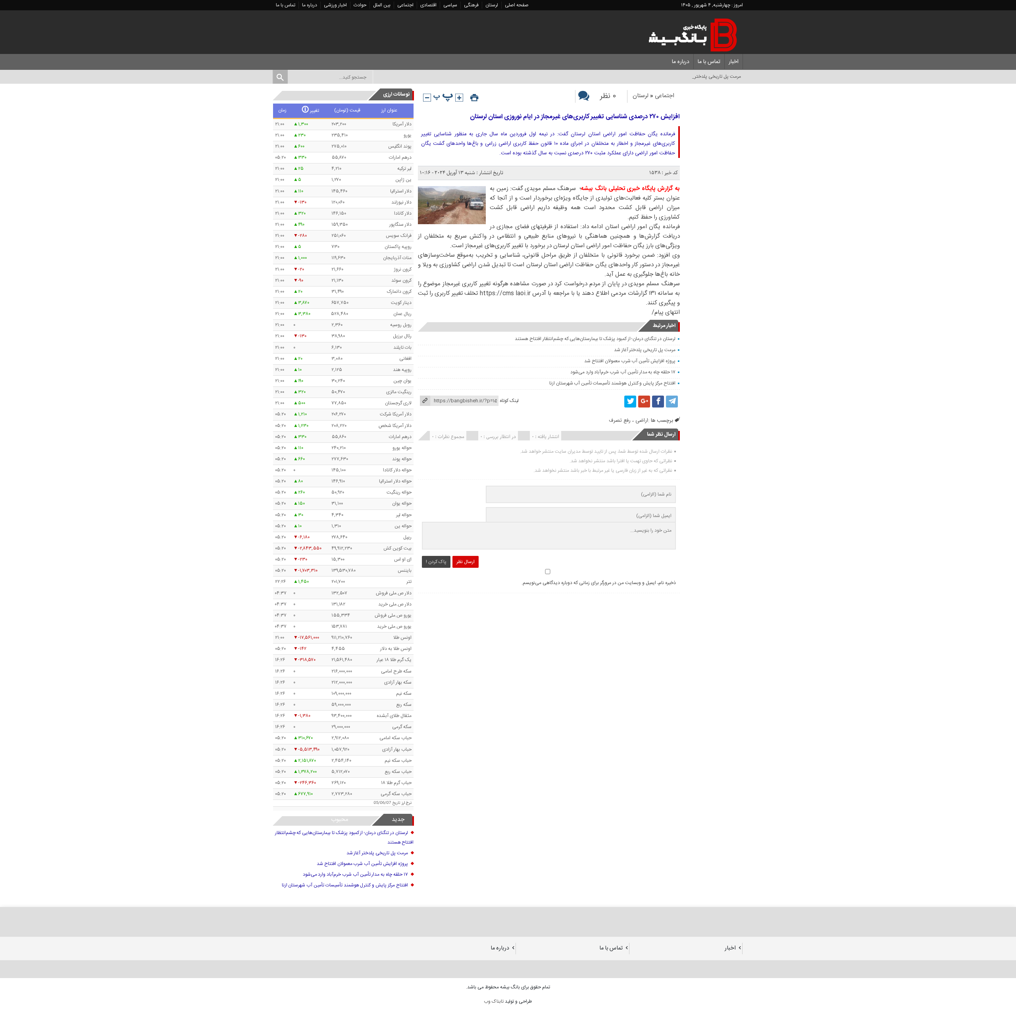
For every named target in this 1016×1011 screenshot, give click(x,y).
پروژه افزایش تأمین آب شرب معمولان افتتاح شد (629, 361)
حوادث (360, 5)
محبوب (339, 820)
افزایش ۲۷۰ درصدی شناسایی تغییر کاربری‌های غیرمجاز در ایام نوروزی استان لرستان (575, 116)
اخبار (734, 62)
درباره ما (309, 5)
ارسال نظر (465, 562)
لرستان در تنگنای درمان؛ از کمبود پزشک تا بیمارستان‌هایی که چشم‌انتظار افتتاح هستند (595, 339)
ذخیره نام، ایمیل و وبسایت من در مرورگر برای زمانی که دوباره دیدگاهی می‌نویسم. (598, 583)
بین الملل (382, 5)
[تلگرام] (672, 401)
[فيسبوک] (658, 401)
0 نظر (608, 96)
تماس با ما (285, 5)
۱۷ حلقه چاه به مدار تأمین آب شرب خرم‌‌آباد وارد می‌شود (622, 372)
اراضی (641, 420)
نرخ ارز (407, 803)
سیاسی (450, 5)
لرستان (491, 5)
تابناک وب (494, 1001)
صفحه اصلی (517, 5)
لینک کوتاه (509, 401)
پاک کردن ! (436, 562)
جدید (398, 820)
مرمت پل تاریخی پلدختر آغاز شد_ (709, 77)
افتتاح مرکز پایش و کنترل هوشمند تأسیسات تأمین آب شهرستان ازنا (612, 383)
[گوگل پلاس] (644, 401)
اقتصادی (428, 5)
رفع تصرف (620, 420)
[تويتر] (630, 401)
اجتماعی (405, 5)
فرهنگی (471, 5)
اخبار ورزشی (335, 5)
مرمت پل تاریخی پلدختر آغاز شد (644, 350)
